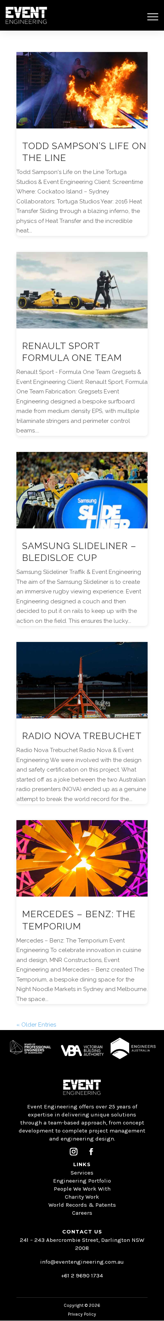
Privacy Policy (82, 1314)
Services (82, 1172)
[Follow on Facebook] (91, 1152)
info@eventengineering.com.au (82, 1261)
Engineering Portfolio (82, 1180)
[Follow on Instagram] (73, 1151)
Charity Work (82, 1196)
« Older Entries (36, 1024)
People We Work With (82, 1188)
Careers (82, 1212)
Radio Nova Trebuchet (82, 735)
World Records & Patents (82, 1204)
